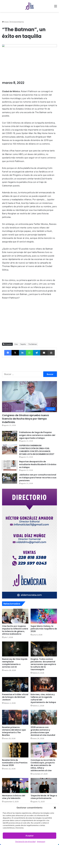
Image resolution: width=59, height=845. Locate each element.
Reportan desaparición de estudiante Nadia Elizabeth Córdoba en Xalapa (37, 464)
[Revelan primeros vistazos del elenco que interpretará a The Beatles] (15, 717)
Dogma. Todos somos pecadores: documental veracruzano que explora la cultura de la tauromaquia (43, 664)
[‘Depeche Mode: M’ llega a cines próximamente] (44, 785)
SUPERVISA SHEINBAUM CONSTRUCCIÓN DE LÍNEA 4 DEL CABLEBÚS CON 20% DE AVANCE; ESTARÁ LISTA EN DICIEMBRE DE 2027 (36, 450)
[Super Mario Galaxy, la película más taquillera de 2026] (44, 616)
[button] (55, 807)
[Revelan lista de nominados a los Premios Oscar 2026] (15, 750)
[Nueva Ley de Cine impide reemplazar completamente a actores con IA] (15, 648)
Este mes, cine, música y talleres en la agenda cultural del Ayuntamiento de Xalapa (43, 698)
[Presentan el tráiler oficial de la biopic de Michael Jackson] (15, 684)
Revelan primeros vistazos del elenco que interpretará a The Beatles (14, 731)
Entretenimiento (17, 22)
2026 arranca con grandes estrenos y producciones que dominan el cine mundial (43, 731)
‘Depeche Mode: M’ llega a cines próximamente (44, 797)
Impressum (41, 841)
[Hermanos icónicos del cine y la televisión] (15, 785)
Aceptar (30, 835)
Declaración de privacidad (25, 841)
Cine (16, 344)
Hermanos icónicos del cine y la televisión (13, 797)
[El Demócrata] (29, 6)
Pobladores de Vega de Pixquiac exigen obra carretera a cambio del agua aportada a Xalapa (37, 435)
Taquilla (23, 344)
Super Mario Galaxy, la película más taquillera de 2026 (44, 629)
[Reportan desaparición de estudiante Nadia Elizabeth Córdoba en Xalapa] (9, 465)
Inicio (6, 22)
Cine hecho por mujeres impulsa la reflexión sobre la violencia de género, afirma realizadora (15, 630)
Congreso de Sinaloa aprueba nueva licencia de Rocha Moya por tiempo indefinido (25, 419)
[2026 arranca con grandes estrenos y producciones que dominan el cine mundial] (44, 717)
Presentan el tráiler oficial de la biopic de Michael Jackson (15, 697)
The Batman (32, 344)
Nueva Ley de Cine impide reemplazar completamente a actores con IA (14, 663)
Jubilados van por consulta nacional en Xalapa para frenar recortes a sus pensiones (37, 477)
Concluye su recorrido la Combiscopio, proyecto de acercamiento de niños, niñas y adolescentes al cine (43, 765)
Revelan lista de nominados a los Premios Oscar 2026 (14, 763)
